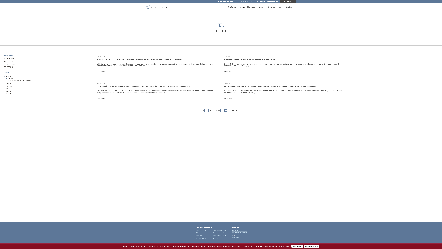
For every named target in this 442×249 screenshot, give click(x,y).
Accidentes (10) (10, 58)
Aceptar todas (297, 246)
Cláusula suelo (200, 238)
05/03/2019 (101, 83)
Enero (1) (11, 78)
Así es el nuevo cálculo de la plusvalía (19, 80)
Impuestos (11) (9, 61)
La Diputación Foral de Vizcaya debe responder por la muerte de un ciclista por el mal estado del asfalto (270, 86)
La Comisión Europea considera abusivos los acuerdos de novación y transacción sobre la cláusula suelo (143, 86)
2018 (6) (8, 89)
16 (236, 111)
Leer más (101, 71)
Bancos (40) (8, 67)
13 (226, 111)
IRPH (197, 233)
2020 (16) (9, 83)
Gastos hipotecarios (220, 230)
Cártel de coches (201, 230)
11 (219, 111)
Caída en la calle (219, 233)
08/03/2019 (228, 57)
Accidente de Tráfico (220, 235)
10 (216, 111)
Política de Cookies (284, 246)
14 (229, 111)
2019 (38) (9, 86)
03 (210, 111)
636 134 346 (246, 2)
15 (233, 111)
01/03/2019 (228, 83)
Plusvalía (198, 235)
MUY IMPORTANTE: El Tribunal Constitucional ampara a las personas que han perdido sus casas (139, 59)
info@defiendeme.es (269, 2)
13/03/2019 (101, 57)
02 (206, 111)
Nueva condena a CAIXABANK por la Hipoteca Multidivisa (249, 59)
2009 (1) (8, 91)
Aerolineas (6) (9, 64)
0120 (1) (8, 94)
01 (203, 111)
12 (222, 111)
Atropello (216, 238)
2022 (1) (8, 76)
